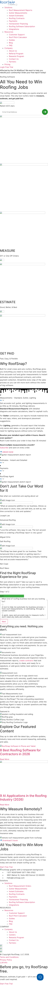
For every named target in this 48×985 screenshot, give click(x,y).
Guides (12, 40)
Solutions (8, 7)
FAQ (10, 45)
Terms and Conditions (9, 957)
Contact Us (14, 59)
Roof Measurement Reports (20, 10)
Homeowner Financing (18, 24)
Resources (8, 32)
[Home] (8, 5)
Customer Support (17, 34)
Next (4, 621)
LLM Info (3, 962)
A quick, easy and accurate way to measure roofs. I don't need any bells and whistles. (23, 616)
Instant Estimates (16, 15)
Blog (11, 43)
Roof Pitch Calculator (18, 37)
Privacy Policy (6, 960)
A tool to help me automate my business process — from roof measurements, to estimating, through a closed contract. (24, 608)
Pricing (7, 64)
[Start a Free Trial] (45, 112)
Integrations (14, 29)
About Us (13, 51)
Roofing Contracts (16, 18)
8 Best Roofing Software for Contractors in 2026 (20, 752)
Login (2, 67)
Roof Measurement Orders (20, 886)
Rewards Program (16, 56)
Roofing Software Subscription (22, 26)
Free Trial (9, 67)
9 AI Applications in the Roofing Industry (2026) (23, 797)
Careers (12, 935)
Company (8, 48)
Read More (4, 759)
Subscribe (4, 447)
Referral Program (16, 53)
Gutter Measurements (18, 13)
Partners (12, 62)
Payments (13, 21)
